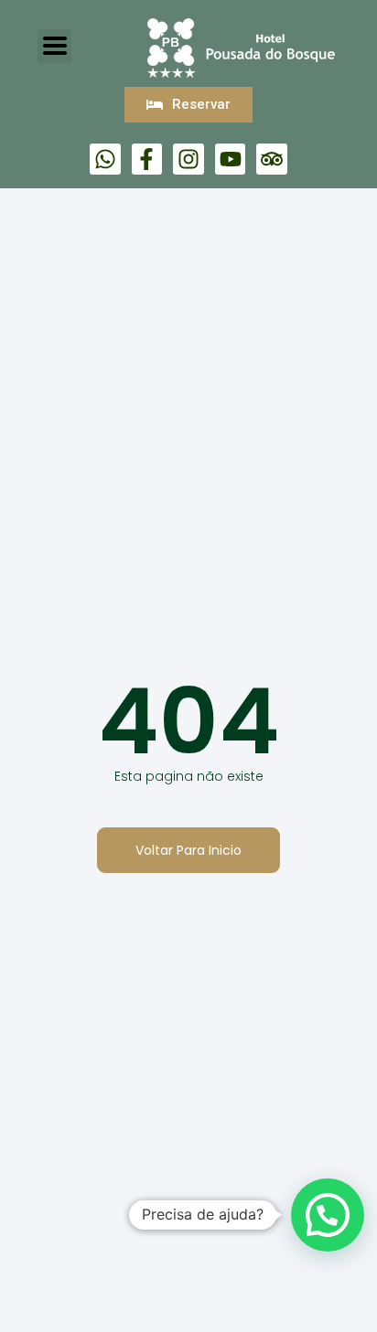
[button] (327, 1215)
